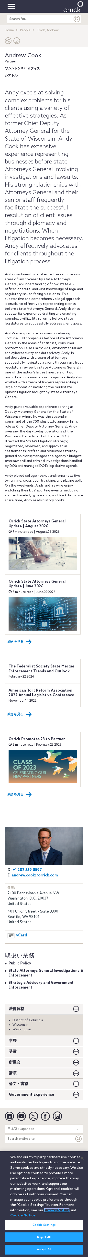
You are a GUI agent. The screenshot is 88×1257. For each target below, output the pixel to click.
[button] (8, 42)
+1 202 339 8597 (27, 870)
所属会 (15, 1062)
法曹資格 (16, 1008)
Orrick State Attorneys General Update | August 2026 (37, 524)
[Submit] (77, 19)
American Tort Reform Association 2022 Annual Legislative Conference (41, 693)
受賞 (13, 1051)
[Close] (82, 1158)
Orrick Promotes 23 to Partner (37, 739)
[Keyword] (78, 1138)
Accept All (44, 1249)
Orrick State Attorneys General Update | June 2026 (37, 584)
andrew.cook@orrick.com (35, 875)
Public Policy (20, 963)
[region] (44, 1204)
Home (9, 30)
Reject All (44, 1237)
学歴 (13, 1040)
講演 (13, 1073)
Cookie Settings (44, 1225)
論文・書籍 (18, 1083)
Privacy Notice (57, 1210)
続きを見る (15, 642)
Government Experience (31, 1094)
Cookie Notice (22, 1215)
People (25, 30)
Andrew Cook (23, 55)
